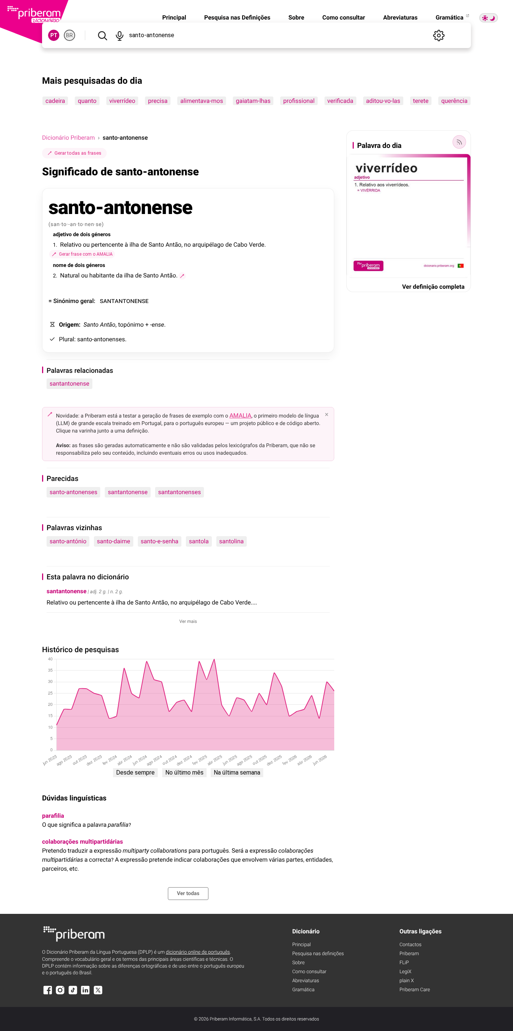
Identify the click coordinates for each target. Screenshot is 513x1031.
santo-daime (113, 541)
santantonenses (179, 492)
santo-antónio (68, 541)
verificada (340, 100)
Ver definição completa (433, 286)
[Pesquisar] (102, 35)
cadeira (55, 100)
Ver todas (188, 894)
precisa (157, 100)
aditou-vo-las (383, 100)
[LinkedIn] (85, 993)
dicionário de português (198, 952)
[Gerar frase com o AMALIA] (182, 276)
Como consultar (343, 17)
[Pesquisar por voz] (119, 35)
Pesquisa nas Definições (237, 17)
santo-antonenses (73, 492)
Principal (174, 17)
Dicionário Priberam (68, 137)
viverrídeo (122, 100)
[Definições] (438, 35)
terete (421, 100)
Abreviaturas (400, 17)
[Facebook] (47, 993)
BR (69, 35)
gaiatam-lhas (253, 100)
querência (454, 100)
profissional (298, 100)
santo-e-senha (159, 541)
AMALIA (240, 415)
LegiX (406, 972)
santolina (231, 541)
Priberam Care (415, 990)
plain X (407, 981)
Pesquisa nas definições (318, 954)
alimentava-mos (201, 100)
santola (199, 541)
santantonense (69, 383)
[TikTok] (72, 993)
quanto (87, 100)
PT (53, 35)
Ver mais (188, 621)
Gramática (450, 17)
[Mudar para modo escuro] (488, 18)
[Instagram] (60, 993)
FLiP (404, 963)
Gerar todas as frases (77, 153)
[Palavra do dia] (459, 142)
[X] (98, 993)
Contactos (411, 945)
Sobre (296, 17)
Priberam (409, 954)
